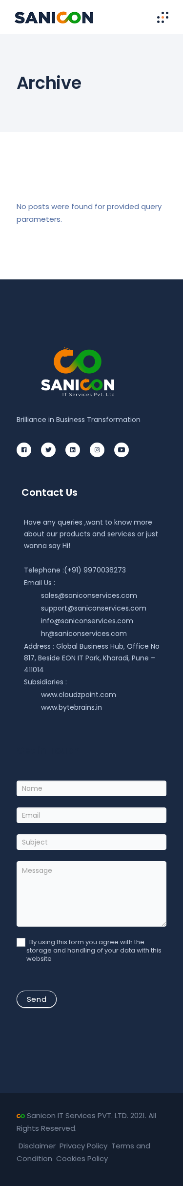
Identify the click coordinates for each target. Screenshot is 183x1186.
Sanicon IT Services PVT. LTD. (77, 1115)
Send (36, 999)
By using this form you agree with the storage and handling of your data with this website (94, 950)
